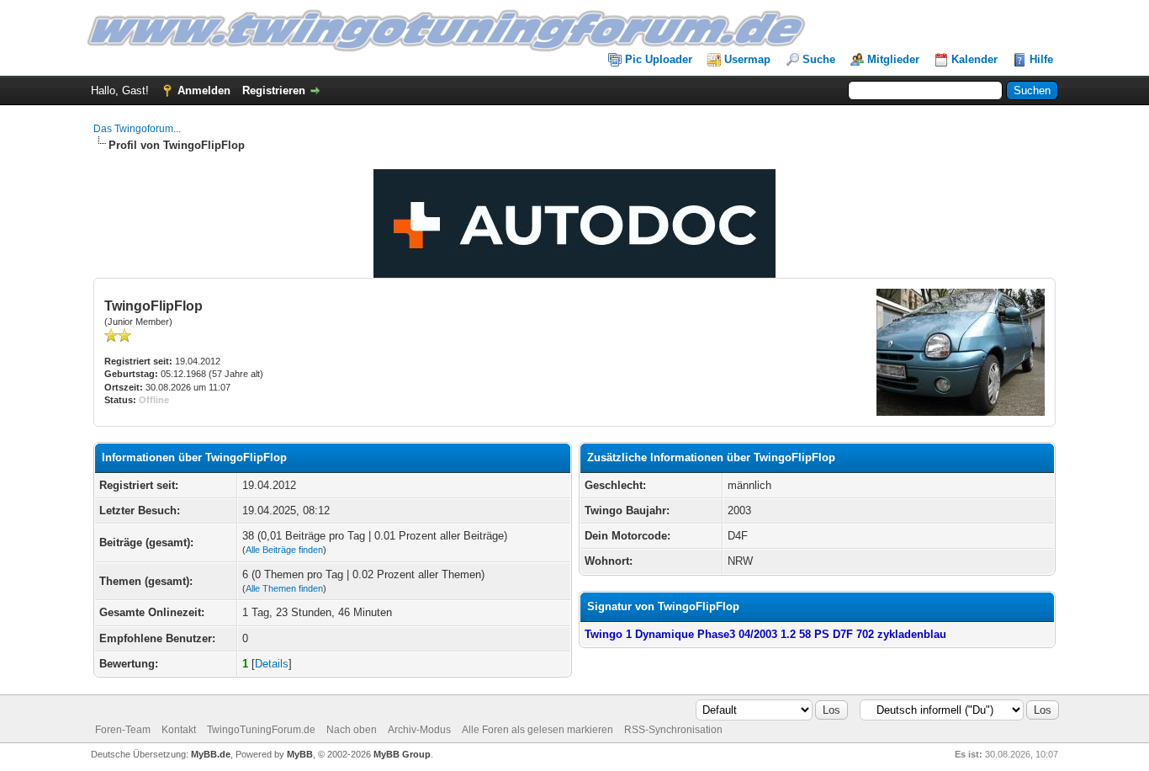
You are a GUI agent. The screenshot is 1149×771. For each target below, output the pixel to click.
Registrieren (273, 90)
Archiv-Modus (419, 730)
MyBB (300, 754)
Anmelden (203, 90)
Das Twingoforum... (137, 129)
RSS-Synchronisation (673, 730)
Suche (818, 59)
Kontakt (178, 730)
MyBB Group (402, 754)
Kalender (974, 59)
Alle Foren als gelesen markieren (537, 730)
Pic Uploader (658, 59)
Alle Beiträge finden (284, 550)
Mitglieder (893, 59)
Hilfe (1041, 59)
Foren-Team (123, 730)
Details (272, 663)
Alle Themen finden (284, 588)
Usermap (747, 59)
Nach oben (351, 730)
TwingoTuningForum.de (261, 730)
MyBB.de (210, 754)
